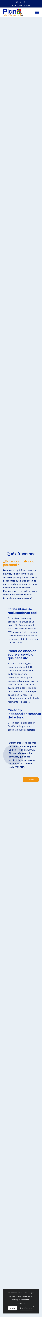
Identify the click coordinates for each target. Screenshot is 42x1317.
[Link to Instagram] (23, 2)
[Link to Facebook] (27, 2)
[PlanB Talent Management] (17, 12)
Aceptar (12, 1308)
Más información (26, 1308)
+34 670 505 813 (25, 6)
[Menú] (35, 12)
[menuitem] (35, 12)
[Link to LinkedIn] (17, 2)
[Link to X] (20, 2)
